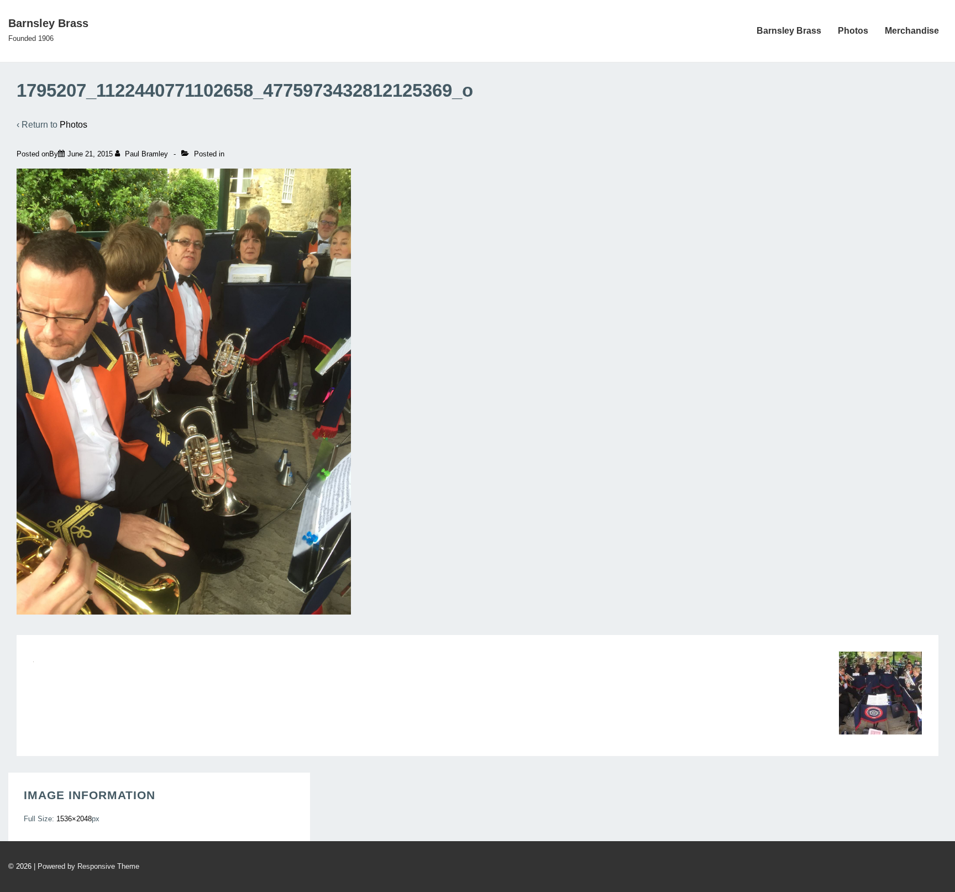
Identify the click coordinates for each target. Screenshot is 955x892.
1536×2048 (74, 819)
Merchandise (912, 30)
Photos (853, 30)
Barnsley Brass (48, 23)
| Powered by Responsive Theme (86, 866)
